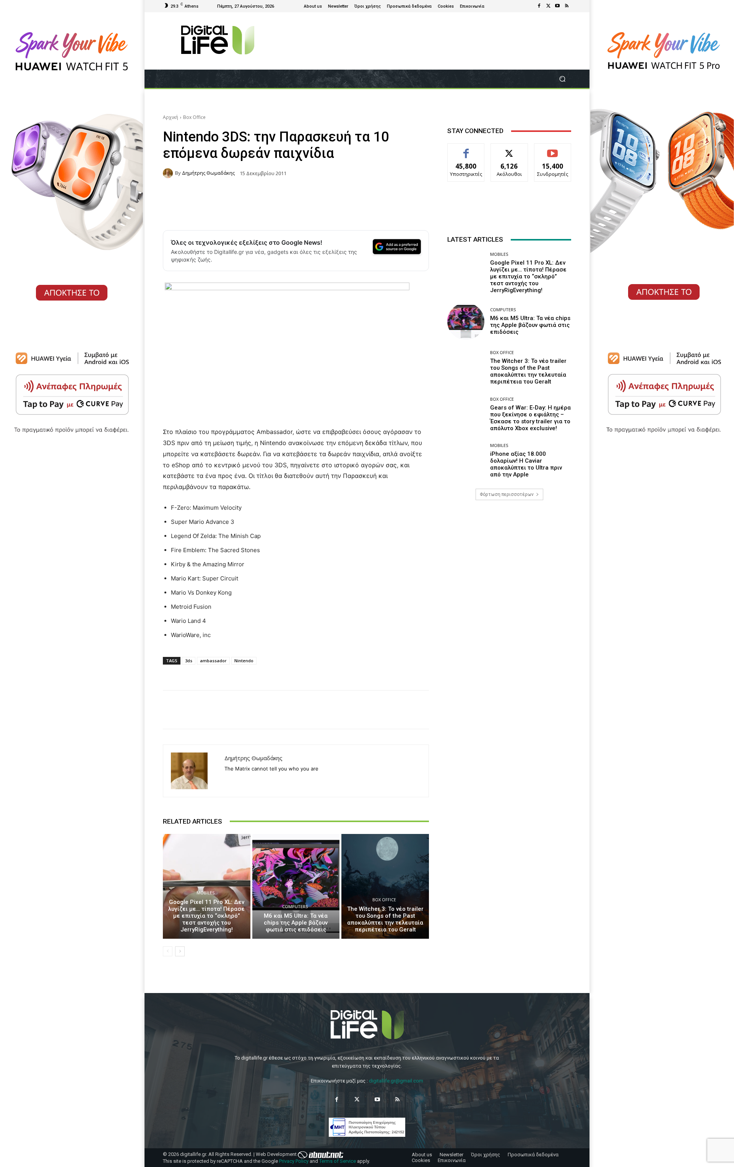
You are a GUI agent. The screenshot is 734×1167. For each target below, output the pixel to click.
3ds (188, 660)
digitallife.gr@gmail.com (396, 1081)
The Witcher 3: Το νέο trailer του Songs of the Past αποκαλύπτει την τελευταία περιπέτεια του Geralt (385, 919)
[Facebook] (539, 6)
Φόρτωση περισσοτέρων (507, 494)
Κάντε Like (466, 149)
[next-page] (180, 951)
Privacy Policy (294, 1161)
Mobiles (205, 893)
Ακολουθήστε (509, 149)
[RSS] (566, 6)
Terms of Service (337, 1161)
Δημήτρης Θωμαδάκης (208, 173)
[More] (512, 709)
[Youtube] (557, 6)
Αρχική (170, 117)
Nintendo (243, 660)
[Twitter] (548, 6)
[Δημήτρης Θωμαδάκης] (169, 173)
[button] (562, 79)
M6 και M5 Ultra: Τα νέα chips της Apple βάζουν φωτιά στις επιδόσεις (296, 922)
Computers (295, 906)
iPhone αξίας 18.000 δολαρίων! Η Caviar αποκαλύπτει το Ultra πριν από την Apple (526, 464)
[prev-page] (167, 951)
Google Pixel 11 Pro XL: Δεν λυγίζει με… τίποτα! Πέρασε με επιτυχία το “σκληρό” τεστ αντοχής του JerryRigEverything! (206, 916)
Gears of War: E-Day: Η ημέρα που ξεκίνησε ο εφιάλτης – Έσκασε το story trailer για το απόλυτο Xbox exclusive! (530, 418)
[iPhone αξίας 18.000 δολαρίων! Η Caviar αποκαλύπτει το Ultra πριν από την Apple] (465, 460)
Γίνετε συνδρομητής (553, 152)
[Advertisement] (509, 566)
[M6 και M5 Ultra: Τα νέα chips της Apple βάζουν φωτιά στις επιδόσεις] (296, 886)
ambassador (213, 660)
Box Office (194, 117)
